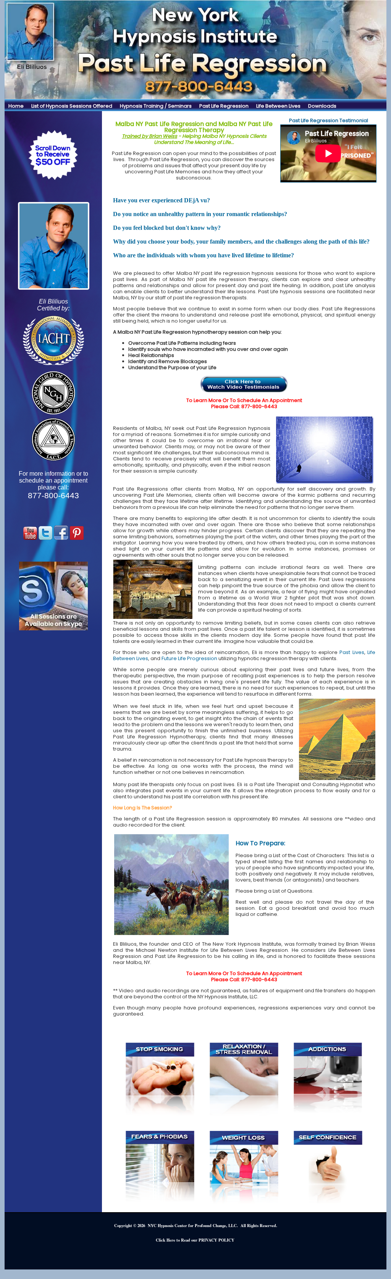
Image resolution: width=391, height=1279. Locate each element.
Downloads (322, 106)
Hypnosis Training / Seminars (156, 106)
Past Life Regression (224, 106)
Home (16, 106)
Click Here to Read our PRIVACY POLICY (195, 1240)
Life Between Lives (278, 106)
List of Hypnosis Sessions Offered (71, 106)
